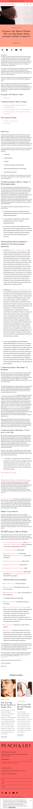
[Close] (30, 800)
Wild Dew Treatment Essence (18, 250)
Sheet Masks (9, 630)
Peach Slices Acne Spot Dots (9, 395)
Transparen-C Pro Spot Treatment (21, 289)
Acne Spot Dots (9, 587)
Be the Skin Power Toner (12, 553)
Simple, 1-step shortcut (10, 121)
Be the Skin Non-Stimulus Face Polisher (16, 607)
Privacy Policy (6, 797)
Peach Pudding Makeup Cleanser (13, 542)
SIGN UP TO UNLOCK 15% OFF (9, 773)
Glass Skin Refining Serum (13, 407)
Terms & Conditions (17, 797)
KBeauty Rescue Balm (7, 499)
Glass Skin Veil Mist (10, 601)
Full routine (7, 123)
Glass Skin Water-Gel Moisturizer (15, 480)
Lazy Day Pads (9, 625)
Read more (4, 736)
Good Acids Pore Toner (17, 555)
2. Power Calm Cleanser (9, 550)
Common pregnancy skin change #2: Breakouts (17, 109)
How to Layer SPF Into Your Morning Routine (24, 706)
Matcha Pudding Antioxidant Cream (20, 573)
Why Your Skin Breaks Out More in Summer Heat (8, 705)
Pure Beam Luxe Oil (8, 473)
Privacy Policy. (12, 807)
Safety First (7, 98)
